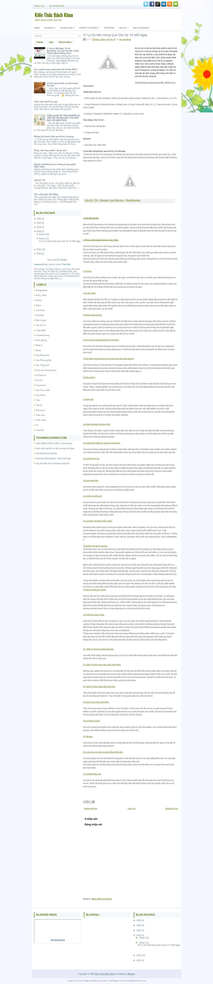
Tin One (75, 274)
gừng (38, 350)
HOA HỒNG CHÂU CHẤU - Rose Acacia (54, 443)
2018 (39, 231)
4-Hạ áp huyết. (89, 293)
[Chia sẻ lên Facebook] (93, 801)
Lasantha (103, 981)
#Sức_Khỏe (41, 295)
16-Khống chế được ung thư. (95, 546)
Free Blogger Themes (117, 981)
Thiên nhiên (41, 420)
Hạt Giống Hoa (42, 355)
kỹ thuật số (41, 375)
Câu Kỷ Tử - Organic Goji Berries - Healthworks (112, 200)
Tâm (38, 400)
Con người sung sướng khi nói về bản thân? (55, 69)
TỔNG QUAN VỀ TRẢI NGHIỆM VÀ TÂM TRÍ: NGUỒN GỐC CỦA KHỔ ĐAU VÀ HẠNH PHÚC (63, 117)
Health (123, 28)
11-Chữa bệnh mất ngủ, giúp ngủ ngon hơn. (101, 443)
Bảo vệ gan (41, 320)
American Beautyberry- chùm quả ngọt (53, 458)
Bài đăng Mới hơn (90, 808)
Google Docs (53, 278)
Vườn (63, 264)
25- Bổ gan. (88, 736)
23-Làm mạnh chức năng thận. (96, 702)
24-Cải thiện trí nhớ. (91, 721)
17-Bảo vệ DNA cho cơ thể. (94, 590)
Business (50, 28)
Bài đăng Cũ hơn (171, 808)
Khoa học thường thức (46, 370)
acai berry (40, 310)
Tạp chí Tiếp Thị (50, 271)
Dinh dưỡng (41, 340)
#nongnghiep (41, 290)
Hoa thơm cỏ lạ (53, 274)
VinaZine (40, 430)
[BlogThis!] (87, 801)
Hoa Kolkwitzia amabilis (46, 453)
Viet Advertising (57, 6)
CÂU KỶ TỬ (39, 180)
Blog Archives (65, 42)
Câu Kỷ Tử (41, 325)
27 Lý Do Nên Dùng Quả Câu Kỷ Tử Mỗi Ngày (60, 241)
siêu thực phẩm (43, 390)
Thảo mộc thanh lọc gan (46, 102)
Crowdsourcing (42, 335)
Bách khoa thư (40, 276)
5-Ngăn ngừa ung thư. (92, 315)
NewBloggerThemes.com (136, 981)
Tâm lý (39, 405)
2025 (39, 223)
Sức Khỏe (40, 395)
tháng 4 (42, 234)
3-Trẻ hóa (87, 271)
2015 (39, 249)
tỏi (37, 425)
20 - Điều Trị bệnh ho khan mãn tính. (98, 649)
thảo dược (40, 410)
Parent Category (89, 28)
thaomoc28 (39, 264)
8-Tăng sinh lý (89, 377)
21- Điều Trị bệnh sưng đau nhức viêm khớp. (102, 665)
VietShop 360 (66, 271)
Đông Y (39, 345)
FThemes (79, 981)
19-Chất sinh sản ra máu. (93, 615)
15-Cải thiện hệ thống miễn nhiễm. (97, 521)
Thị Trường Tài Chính (44, 269)
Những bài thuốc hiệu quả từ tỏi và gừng (54, 136)
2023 (39, 227)
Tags (51, 42)
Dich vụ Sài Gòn (62, 269)
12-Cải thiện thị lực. (91, 459)
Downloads (67, 28)
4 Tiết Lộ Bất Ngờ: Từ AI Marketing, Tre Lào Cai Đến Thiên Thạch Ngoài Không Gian (63, 50)
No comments (125, 39)
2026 (39, 218)
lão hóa (39, 380)
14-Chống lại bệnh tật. (92, 496)
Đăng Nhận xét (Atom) (102, 899)
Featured (109, 28)
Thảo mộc (40, 415)
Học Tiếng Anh (42, 365)
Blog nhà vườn (56, 276)
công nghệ (40, 330)
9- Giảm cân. (88, 399)
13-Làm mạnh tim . (91, 480)
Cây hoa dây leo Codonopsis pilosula (52, 463)
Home (37, 28)
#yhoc (38, 305)
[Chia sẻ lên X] (90, 801)
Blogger (63, 260)
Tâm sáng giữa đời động (46, 194)
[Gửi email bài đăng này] (84, 801)
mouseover (41, 385)
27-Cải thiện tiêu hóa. (92, 774)
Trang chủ (39, 6)
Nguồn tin (65, 274)
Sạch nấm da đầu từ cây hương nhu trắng (55, 448)
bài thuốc (40, 315)
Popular (39, 42)
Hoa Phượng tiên (43, 360)
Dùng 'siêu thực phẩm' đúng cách (50, 150)
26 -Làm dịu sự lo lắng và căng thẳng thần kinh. (103, 752)
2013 (39, 253)
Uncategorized (141, 28)
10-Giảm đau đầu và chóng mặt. (96, 424)
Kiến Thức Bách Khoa (54, 14)
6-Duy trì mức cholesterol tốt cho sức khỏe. (101, 340)
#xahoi (39, 300)
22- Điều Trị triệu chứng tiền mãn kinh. (99, 687)
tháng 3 (42, 238)
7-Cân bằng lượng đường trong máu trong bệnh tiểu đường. (108, 359)
